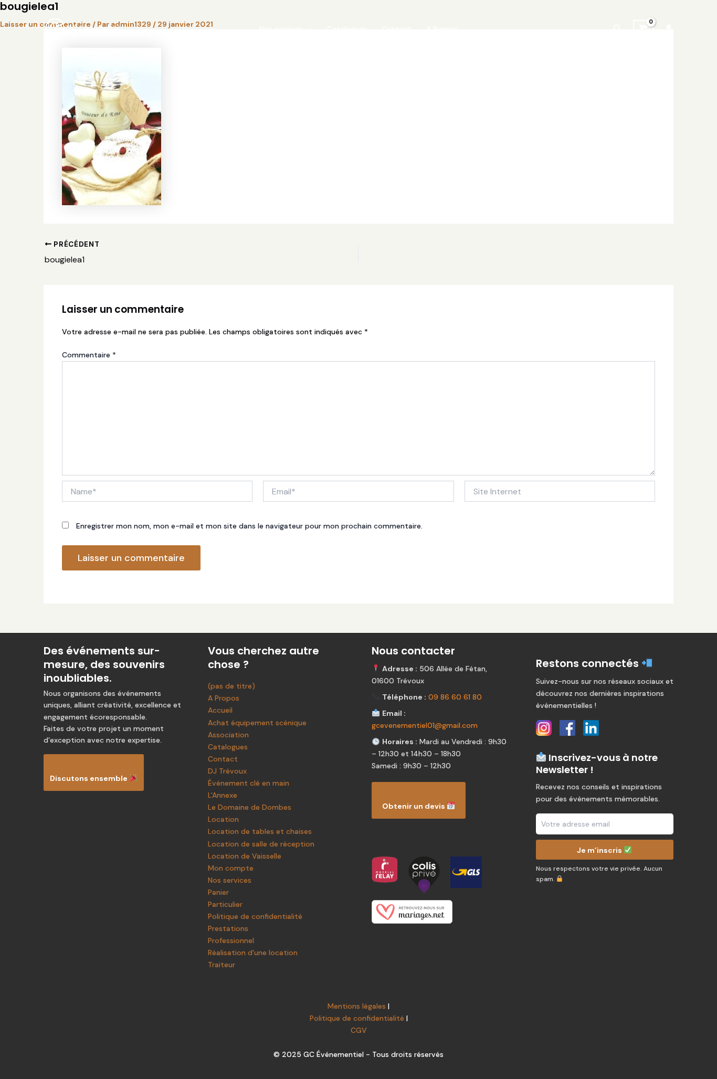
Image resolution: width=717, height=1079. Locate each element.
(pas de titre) (231, 686)
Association (228, 734)
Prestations (228, 928)
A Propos (442, 29)
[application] (307, 29)
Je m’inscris (600, 849)
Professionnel (231, 940)
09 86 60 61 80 (455, 697)
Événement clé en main (248, 783)
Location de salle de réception (261, 844)
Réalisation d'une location (253, 952)
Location (223, 819)
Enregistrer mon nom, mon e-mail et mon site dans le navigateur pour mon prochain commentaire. (249, 526)
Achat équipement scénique (257, 722)
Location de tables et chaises (260, 831)
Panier (218, 892)
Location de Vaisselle (244, 856)
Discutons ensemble (89, 778)
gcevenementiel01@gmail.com (425, 725)
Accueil (220, 710)
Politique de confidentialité (255, 916)
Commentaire (89, 354)
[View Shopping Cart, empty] (643, 28)
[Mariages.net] (441, 912)
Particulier (225, 904)
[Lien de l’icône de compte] (668, 29)
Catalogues (347, 29)
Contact (397, 29)
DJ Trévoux (227, 771)
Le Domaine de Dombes (249, 807)
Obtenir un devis (414, 806)
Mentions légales (357, 1006)
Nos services (281, 29)
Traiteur (221, 964)
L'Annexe (222, 795)
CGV (359, 1030)
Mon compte (231, 868)
